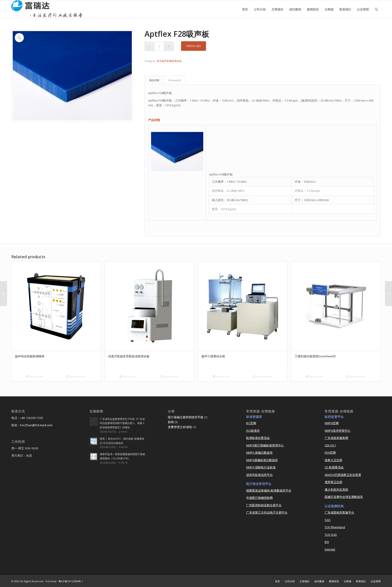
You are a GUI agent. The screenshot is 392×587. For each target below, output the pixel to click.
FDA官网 (330, 453)
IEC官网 (251, 423)
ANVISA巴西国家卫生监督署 (343, 475)
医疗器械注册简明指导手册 (185, 417)
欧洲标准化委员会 (258, 438)
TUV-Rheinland (335, 527)
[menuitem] (245, 9)
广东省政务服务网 (336, 438)
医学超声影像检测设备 (169, 61)
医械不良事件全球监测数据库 (344, 497)
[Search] (376, 9)
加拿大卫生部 (333, 460)
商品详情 (154, 80)
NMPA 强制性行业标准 (261, 467)
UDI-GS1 (330, 445)
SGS (328, 520)
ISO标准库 (253, 431)
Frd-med (51, 581)
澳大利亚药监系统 (336, 489)
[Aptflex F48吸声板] (388, 293)
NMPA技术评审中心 (337, 431)
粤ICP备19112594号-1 (71, 581)
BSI (327, 542)
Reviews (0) (174, 80)
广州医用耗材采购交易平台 (264, 505)
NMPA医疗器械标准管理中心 (265, 445)
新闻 (171, 422)
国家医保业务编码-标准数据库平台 (268, 490)
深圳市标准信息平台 (259, 475)
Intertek (330, 549)
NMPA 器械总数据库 (259, 453)
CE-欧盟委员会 (334, 467)
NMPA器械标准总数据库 (262, 460)
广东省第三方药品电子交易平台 (266, 512)
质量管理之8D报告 (180, 427)
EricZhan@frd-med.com (36, 425)
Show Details (77, 376)
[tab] (154, 80)
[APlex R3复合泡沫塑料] (3, 293)
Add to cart (193, 46)
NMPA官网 (332, 423)
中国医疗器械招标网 (259, 498)
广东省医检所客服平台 (339, 512)
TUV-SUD (331, 535)
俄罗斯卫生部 (333, 482)
